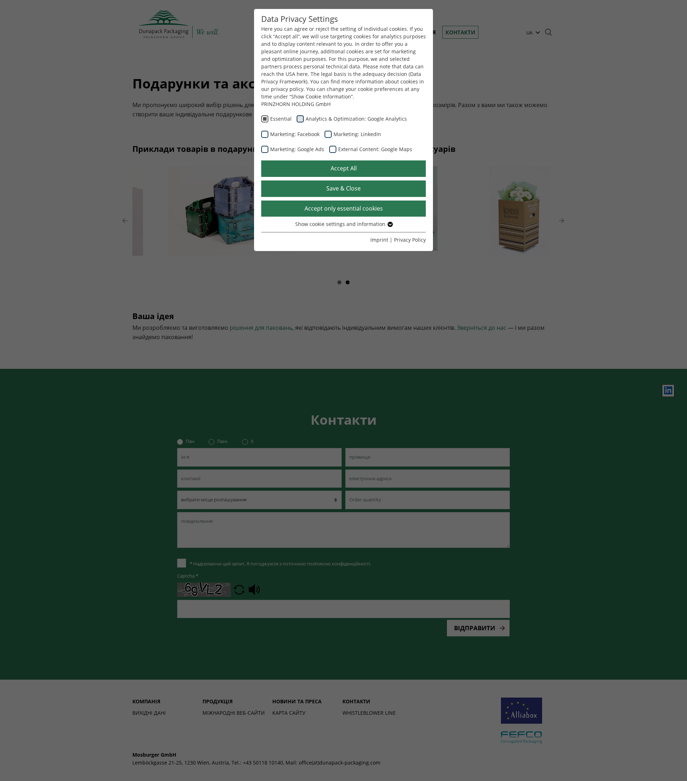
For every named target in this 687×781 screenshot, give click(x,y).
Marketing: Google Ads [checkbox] (297, 149)
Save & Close (343, 188)
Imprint (379, 239)
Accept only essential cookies (343, 208)
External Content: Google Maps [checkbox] (375, 149)
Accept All (344, 168)
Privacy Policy (410, 239)
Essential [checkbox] (281, 118)
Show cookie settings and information (341, 224)
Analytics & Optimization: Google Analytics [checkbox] (356, 118)
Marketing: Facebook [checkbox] (295, 134)
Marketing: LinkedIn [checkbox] (357, 134)
